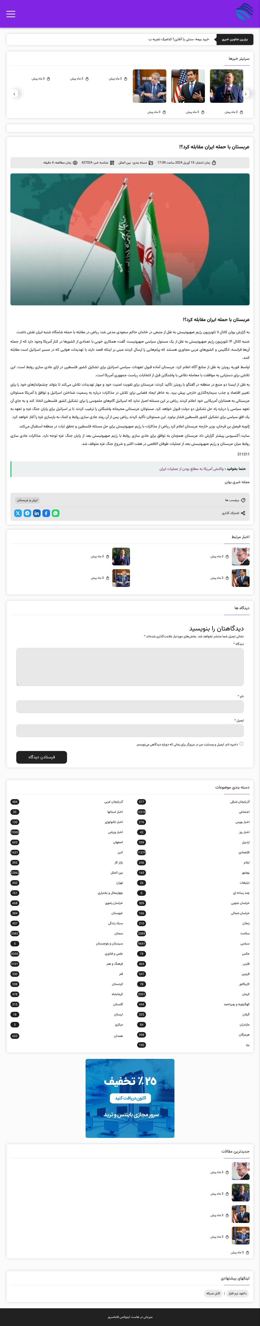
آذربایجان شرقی (194, 801)
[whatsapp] (55, 513)
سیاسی (194, 943)
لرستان (68, 1014)
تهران (67, 882)
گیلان (194, 1014)
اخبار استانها (68, 812)
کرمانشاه (67, 994)
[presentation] (246, 93)
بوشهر (194, 872)
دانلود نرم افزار (238, 1293)
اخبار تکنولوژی (67, 822)
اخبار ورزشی (66, 832)
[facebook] (46, 513)
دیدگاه (238, 644)
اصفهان (67, 842)
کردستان (67, 984)
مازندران (195, 1024)
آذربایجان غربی (67, 801)
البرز (67, 852)
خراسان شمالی (194, 913)
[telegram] (27, 513)
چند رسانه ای (195, 893)
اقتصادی (193, 852)
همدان (67, 1036)
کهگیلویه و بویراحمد (194, 1004)
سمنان (67, 933)
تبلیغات (195, 882)
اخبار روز (195, 832)
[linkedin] (37, 513)
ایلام (194, 862)
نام (241, 696)
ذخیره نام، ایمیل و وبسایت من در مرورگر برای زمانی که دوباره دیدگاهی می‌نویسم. (187, 744)
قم (67, 974)
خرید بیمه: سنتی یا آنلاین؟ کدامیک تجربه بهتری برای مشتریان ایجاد (163, 39)
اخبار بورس (194, 822)
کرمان (194, 994)
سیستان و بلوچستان (68, 943)
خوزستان (67, 913)
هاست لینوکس (129, 1317)
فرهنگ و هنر (67, 963)
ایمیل (239, 720)
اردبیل (194, 842)
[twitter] (18, 513)
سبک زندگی (67, 923)
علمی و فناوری (67, 953)
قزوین (194, 974)
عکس (195, 953)
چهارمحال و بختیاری (67, 893)
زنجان (194, 923)
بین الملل (125, 162)
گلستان (67, 1004)
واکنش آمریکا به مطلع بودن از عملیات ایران (191, 469)
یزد (194, 1044)
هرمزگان (194, 1034)
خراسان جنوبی (194, 903)
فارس (194, 963)
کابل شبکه (213, 1293)
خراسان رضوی (67, 903)
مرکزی (68, 1024)
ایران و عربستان (27, 500)
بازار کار (67, 862)
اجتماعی (193, 812)
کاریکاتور (195, 984)
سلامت (194, 933)
